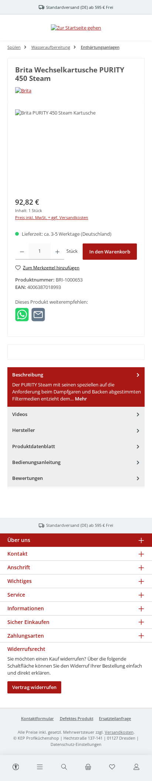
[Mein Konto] (136, 767)
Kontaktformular (37, 718)
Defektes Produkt (76, 718)
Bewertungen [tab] (27, 478)
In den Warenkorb (109, 251)
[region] (76, 150)
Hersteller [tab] (23, 430)
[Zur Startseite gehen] (76, 27)
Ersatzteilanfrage (115, 718)
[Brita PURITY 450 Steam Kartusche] (76, 150)
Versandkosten (119, 732)
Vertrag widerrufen (34, 687)
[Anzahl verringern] (22, 251)
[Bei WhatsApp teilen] (22, 314)
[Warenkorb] (88, 767)
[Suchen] (64, 767)
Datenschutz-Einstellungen (76, 744)
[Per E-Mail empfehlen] (38, 314)
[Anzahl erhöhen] (57, 251)
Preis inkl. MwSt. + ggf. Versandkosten (51, 217)
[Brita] (76, 90)
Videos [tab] (19, 414)
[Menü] (40, 767)
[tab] (76, 387)
